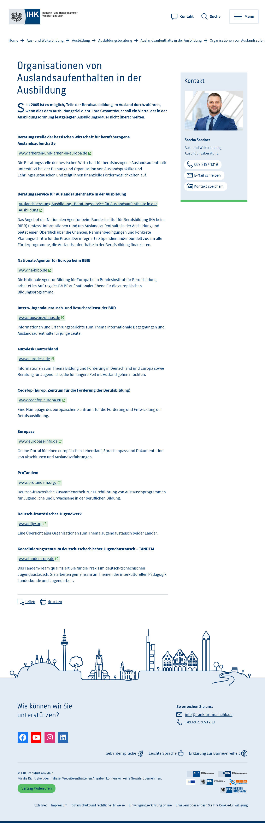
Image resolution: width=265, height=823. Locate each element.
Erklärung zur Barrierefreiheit (214, 753)
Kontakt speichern (209, 186)
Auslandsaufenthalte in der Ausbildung (171, 40)
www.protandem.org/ (38, 482)
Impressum (59, 805)
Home (13, 40)
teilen (30, 602)
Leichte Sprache (163, 753)
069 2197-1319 (206, 164)
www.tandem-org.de (36, 558)
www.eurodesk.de (34, 359)
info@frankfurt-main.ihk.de (208, 714)
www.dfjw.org (30, 523)
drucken (55, 602)
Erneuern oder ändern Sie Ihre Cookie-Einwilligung (212, 805)
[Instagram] (50, 737)
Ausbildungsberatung (115, 40)
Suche (215, 16)
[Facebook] (23, 737)
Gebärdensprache (121, 753)
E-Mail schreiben (207, 175)
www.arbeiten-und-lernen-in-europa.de (53, 153)
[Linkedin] (63, 737)
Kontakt (186, 16)
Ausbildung (81, 40)
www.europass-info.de (38, 441)
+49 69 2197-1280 (200, 722)
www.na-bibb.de (33, 270)
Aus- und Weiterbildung (45, 40)
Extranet (40, 805)
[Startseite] (44, 16)
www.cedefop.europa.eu (40, 400)
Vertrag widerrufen (36, 788)
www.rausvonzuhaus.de (39, 317)
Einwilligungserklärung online (150, 805)
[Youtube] (36, 737)
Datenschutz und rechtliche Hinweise (98, 805)
